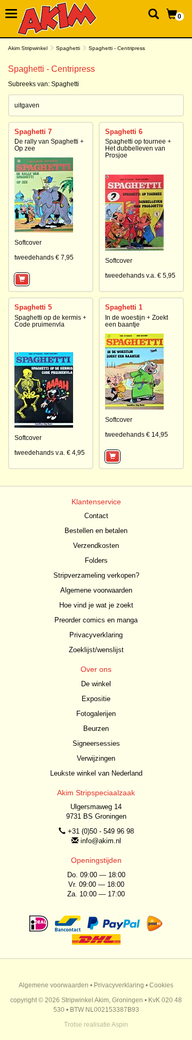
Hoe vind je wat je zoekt (96, 605)
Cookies (161, 985)
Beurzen (96, 729)
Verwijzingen (96, 758)
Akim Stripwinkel (27, 48)
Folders (96, 560)
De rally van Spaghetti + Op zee (49, 145)
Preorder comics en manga (96, 620)
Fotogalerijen (96, 714)
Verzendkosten (96, 546)
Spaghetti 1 (123, 307)
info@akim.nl (101, 841)
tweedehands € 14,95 (136, 434)
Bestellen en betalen (96, 531)
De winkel (96, 684)
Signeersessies (96, 743)
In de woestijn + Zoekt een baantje (136, 321)
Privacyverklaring (96, 635)
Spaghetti (68, 48)
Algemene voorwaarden (96, 590)
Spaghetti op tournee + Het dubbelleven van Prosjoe (138, 148)
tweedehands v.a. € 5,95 (140, 275)
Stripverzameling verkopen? (96, 575)
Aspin (119, 1024)
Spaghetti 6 (123, 132)
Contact (96, 516)
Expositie (96, 699)
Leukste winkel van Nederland (96, 773)
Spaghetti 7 (33, 132)
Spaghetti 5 (33, 307)
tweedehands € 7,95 (44, 257)
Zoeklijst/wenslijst (96, 650)
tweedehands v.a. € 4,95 (49, 452)
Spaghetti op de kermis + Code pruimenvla (50, 321)
